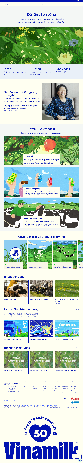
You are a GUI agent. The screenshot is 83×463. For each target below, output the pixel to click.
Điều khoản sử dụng (22, 405)
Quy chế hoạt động (40, 405)
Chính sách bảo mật (31, 405)
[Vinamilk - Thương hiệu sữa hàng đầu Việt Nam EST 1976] (6, 4)
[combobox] (67, 399)
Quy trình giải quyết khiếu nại (51, 405)
